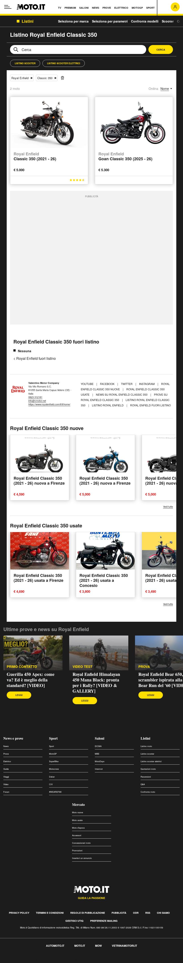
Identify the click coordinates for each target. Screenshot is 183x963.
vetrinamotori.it (124, 946)
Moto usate (77, 820)
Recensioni (146, 776)
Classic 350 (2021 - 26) (35, 156)
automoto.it (55, 946)
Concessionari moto (81, 843)
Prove (6, 753)
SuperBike (53, 761)
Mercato (78, 804)
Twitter (127, 384)
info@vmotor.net (37, 400)
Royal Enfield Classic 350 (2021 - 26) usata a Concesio (103, 580)
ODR (136, 912)
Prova (144, 666)
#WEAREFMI (55, 791)
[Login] (175, 6)
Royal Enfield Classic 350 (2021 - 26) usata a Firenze (38, 577)
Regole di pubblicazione (87, 912)
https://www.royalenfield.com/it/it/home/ (49, 404)
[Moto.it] (31, 7)
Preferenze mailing (104, 920)
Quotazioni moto (148, 769)
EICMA (98, 746)
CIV (51, 784)
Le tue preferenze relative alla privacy (69, 960)
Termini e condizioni (50, 912)
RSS (147, 912)
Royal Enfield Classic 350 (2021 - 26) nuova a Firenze (39, 480)
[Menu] (7, 6)
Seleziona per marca (73, 21)
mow (98, 946)
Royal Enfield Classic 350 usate (46, 525)
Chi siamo (163, 912)
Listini (145, 738)
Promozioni (77, 850)
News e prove (13, 738)
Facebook (107, 384)
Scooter (168, 21)
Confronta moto (148, 791)
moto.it (79, 946)
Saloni (99, 738)
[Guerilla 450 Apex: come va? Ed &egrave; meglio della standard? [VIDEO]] (32, 653)
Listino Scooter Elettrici (63, 63)
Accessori (76, 835)
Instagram (147, 384)
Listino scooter (147, 753)
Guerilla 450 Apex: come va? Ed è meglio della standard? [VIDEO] (30, 680)
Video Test (82, 666)
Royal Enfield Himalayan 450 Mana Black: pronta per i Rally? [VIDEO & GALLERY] (96, 682)
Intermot (99, 769)
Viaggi (6, 776)
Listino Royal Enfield (108, 405)
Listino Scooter (25, 63)
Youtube (87, 384)
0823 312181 (35, 397)
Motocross (54, 769)
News (6, 746)
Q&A (143, 784)
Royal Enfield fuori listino (150, 405)
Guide (6, 769)
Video (5, 784)
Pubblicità (119, 912)
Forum (6, 791)
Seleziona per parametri (110, 21)
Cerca (160, 49)
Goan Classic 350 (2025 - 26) (125, 156)
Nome (164, 88)
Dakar (52, 776)
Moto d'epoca (78, 827)
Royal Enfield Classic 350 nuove (46, 428)
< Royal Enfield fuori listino (34, 358)
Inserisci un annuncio (82, 858)
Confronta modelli (144, 21)
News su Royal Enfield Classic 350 (122, 394)
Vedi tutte (168, 506)
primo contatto (22, 666)
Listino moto (146, 746)
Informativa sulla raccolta (19, 960)
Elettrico (7, 761)
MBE (97, 753)
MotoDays (99, 761)
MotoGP (53, 753)
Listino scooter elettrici (151, 761)
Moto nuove (77, 812)
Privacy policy (19, 912)
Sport (53, 738)
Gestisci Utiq (74, 920)
